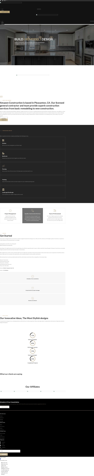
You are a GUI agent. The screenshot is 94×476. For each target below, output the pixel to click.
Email (1, 448)
